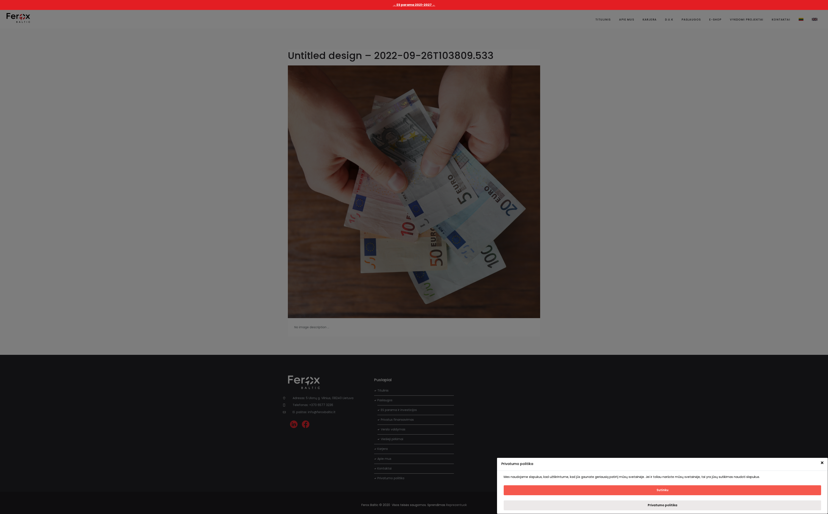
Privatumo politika (662, 505)
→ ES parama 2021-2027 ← (414, 5)
